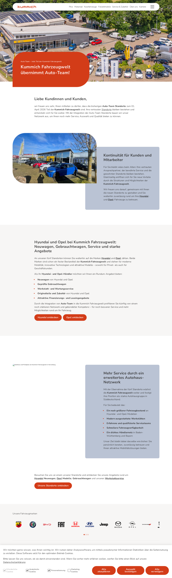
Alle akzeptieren (104, 570)
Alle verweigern (157, 570)
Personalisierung (58, 570)
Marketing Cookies (75, 570)
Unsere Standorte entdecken (53, 485)
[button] (84, 534)
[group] (19, 525)
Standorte (107, 109)
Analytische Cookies (34, 570)
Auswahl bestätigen (130, 570)
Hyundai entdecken (48, 317)
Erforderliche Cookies (12, 570)
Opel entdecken (74, 317)
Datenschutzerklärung (14, 562)
